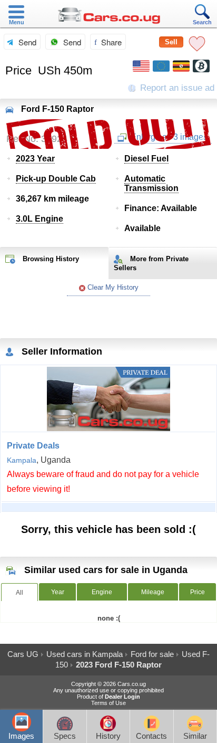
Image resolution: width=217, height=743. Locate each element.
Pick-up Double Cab (56, 178)
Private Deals (33, 445)
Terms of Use (108, 703)
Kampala (21, 460)
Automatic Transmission (151, 183)
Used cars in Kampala (84, 654)
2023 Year (35, 158)
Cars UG (22, 654)
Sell (171, 42)
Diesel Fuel (146, 158)
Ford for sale (152, 654)
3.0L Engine (39, 218)
